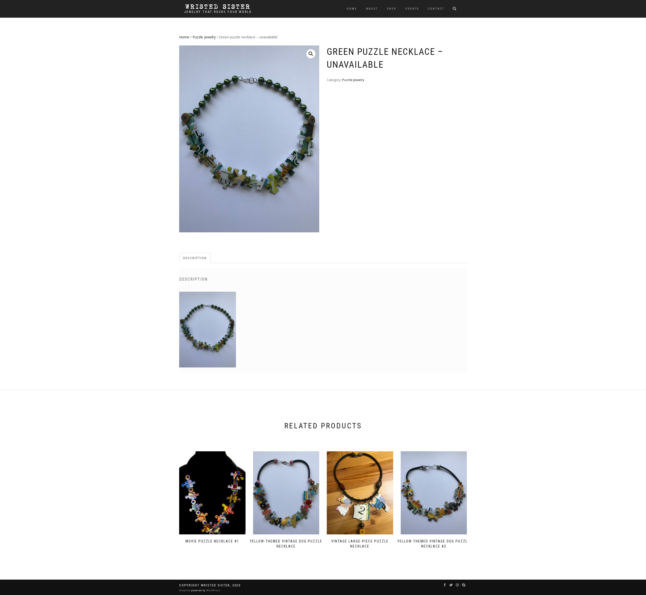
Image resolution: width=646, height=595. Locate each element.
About (372, 8)
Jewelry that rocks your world (218, 12)
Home (352, 8)
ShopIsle (185, 590)
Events (412, 8)
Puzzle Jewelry (204, 37)
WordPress (213, 590)
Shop (391, 8)
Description (195, 258)
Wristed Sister (218, 7)
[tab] (195, 258)
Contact (436, 8)
